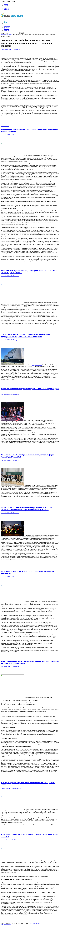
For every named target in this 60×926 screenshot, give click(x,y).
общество (3, 126)
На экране (6, 27)
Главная (6, 4)
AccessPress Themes (35, 923)
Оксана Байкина (5, 788)
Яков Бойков (4, 134)
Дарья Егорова (4, 49)
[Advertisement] (30, 53)
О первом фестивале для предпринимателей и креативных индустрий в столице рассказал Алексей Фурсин (26, 335)
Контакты (6, 6)
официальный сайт (37, 365)
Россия (7, 126)
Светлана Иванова (6, 839)
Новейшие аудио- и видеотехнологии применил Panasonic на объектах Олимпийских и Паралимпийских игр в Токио (26, 508)
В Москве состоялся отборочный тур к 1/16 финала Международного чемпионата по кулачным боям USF (30, 390)
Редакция (6, 8)
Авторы (6, 5)
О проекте (6, 9)
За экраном (7, 26)
